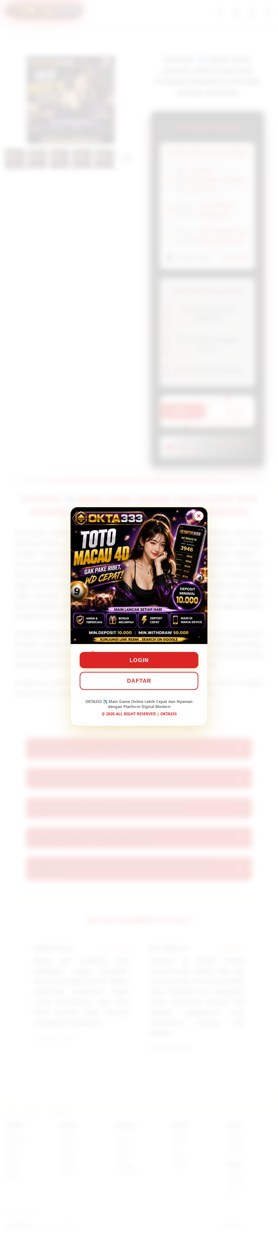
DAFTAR (139, 681)
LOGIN (139, 660)
